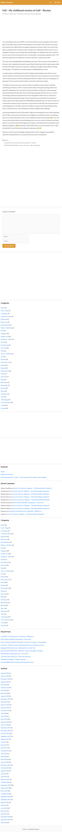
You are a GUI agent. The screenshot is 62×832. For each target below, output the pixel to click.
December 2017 (5, 728)
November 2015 (6, 765)
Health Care (4, 336)
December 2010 (5, 817)
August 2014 (5, 788)
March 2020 (4, 693)
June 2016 (4, 753)
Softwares (4, 382)
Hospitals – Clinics (6, 339)
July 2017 (4, 742)
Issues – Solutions (6, 354)
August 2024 (5, 673)
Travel (3, 405)
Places (3, 365)
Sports (6, 140)
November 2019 (6, 699)
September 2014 (6, 785)
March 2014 (4, 791)
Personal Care (5, 362)
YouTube (3, 408)
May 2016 (4, 756)
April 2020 (4, 690)
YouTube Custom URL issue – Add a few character (16, 656)
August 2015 (5, 771)
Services (3, 377)
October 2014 (5, 782)
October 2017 (5, 733)
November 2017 (6, 731)
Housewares (4, 345)
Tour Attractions (6, 402)
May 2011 (4, 811)
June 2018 (4, 716)
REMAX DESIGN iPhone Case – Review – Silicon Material (22, 145)
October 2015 (5, 768)
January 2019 (5, 708)
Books (3, 308)
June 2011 (4, 808)
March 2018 (4, 719)
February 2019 (5, 705)
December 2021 (5, 679)
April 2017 (4, 748)
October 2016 (5, 751)
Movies (3, 359)
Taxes (2, 397)
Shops (2, 379)
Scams (3, 374)
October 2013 (5, 794)
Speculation (4, 385)
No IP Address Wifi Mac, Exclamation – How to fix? (28, 502)
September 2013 (6, 796)
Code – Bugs (4, 310)
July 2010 (4, 822)
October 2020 (5, 687)
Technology (4, 400)
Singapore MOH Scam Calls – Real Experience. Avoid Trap (18, 648)
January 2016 (5, 762)
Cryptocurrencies (6, 316)
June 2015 (4, 776)
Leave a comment (35, 14)
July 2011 (4, 805)
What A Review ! (7, 2)
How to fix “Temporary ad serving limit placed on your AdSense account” (22, 645)
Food (2, 331)
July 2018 (4, 713)
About (3, 471)
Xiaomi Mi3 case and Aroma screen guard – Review (20, 143)
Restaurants (4, 371)
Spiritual (3, 388)
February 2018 (5, 722)
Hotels (3, 342)
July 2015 (4, 774)
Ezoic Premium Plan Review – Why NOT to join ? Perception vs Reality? (22, 651)
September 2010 (6, 819)
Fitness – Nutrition (6, 328)
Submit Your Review (7, 474)
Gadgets (3, 333)
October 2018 (5, 710)
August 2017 (5, 739)
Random (3, 368)
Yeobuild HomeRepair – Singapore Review (13, 659)
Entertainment (5, 325)
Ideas (2, 351)
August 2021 (5, 682)
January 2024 (5, 676)
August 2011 (5, 802)
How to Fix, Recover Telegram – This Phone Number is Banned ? (33, 488)
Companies (4, 313)
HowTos (3, 348)
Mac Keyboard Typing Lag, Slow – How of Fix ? (14, 653)
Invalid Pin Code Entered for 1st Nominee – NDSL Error (25, 511)
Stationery (4, 394)
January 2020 (5, 696)
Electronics (4, 322)
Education (4, 319)
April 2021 (4, 685)
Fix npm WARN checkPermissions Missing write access (17, 662)
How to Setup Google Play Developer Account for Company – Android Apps (23, 642)
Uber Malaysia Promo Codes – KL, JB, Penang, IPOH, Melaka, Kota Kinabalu (23, 477)
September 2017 (6, 736)
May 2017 (4, 745)
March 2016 (4, 759)
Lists (2, 356)
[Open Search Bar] (50, 2)
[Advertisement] (31, 26)
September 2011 (6, 799)
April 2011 (4, 814)
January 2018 (5, 725)
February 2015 (5, 779)
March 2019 (4, 702)
